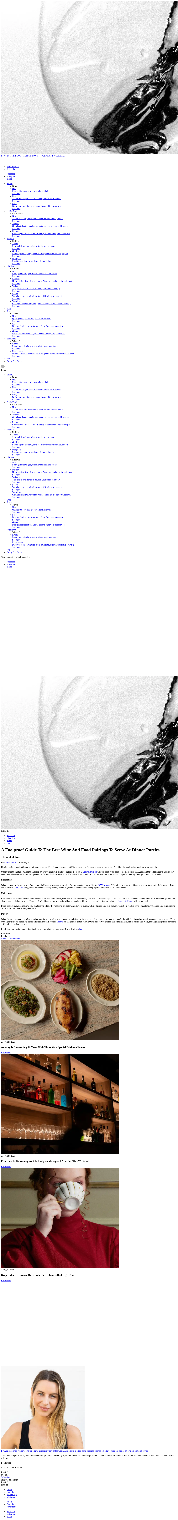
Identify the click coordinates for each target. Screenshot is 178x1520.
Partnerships (12, 1494)
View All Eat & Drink (10, 938)
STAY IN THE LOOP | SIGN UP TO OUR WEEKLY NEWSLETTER (33, 156)
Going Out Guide (14, 361)
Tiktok (9, 179)
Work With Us (13, 166)
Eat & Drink (12, 211)
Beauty (10, 183)
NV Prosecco (104, 885)
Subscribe (11, 169)
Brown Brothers (89, 872)
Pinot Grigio (19, 887)
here (81, 929)
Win (8, 358)
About (9, 1489)
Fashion (10, 238)
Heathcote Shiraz (125, 901)
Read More (6, 1052)
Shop (9, 308)
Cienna (60, 922)
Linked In (11, 838)
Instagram (11, 176)
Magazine (11, 1497)
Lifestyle (10, 266)
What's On (11, 338)
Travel (9, 311)
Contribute (11, 1492)
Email (9, 840)
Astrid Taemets (10, 862)
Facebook (11, 174)
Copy (9, 843)
